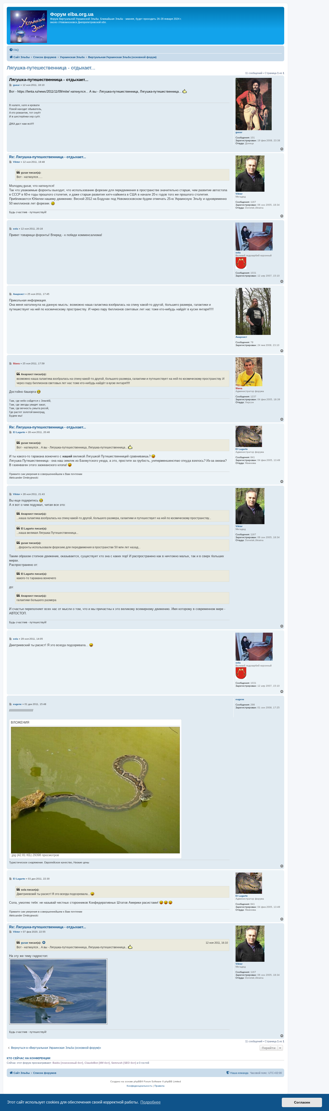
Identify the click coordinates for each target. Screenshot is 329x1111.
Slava (239, 388)
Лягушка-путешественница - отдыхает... (51, 67)
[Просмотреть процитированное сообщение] (44, 943)
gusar (239, 132)
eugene (240, 699)
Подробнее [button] (150, 1102)
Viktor (239, 193)
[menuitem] (14, 50)
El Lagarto (242, 449)
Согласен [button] (302, 1102)
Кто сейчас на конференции (28, 1058)
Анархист (241, 337)
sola (238, 252)
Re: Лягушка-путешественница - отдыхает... (47, 157)
